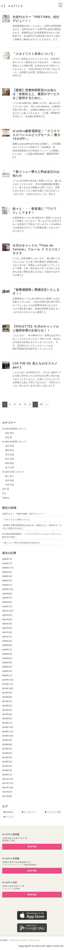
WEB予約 (32, 846)
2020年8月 (7, 645)
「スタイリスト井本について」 (35, 54)
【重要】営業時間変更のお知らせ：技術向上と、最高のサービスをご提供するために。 (36, 94)
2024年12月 (8, 589)
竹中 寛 (5, 489)
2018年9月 (7, 740)
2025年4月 (7, 576)
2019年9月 (7, 693)
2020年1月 (7, 675)
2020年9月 (7, 641)
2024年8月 (7, 593)
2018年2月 (7, 770)
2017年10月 (8, 787)
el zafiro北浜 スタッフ (13, 472)
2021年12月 (8, 611)
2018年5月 (7, 757)
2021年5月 (7, 619)
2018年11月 (8, 731)
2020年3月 (7, 667)
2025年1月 (7, 585)
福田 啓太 (9, 433)
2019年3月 (7, 718)
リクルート (36, 940)
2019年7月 (7, 701)
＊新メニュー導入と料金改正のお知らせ (21, 543)
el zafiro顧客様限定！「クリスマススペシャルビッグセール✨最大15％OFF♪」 (36, 135)
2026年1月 (7, 563)
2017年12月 (8, 779)
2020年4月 (7, 662)
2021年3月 (7, 628)
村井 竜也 (9, 480)
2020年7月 (7, 649)
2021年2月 (7, 632)
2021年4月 (7, 624)
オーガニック (30, 812)
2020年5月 (7, 658)
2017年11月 (8, 783)
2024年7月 (7, 598)
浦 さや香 (9, 467)
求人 (4, 493)
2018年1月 (7, 775)
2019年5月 (7, 710)
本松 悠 (8, 437)
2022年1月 (7, 606)
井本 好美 (9, 454)
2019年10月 (8, 688)
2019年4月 (7, 714)
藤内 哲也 (9, 450)
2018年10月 (8, 736)
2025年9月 (7, 572)
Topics (5, 498)
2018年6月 (7, 753)
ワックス (9, 817)
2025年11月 (8, 568)
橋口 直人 (9, 476)
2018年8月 (7, 744)
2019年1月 (7, 723)
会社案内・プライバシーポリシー (14, 940)
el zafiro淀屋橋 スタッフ (14, 441)
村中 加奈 (9, 459)
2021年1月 (7, 637)
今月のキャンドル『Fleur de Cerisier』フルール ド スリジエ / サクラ (36, 249)
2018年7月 (7, 749)
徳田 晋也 (9, 463)
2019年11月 (8, 684)
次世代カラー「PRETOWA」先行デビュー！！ (24, 514)
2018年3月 (7, 766)
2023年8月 (7, 602)
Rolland (9, 812)
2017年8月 (7, 796)
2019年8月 (7, 697)
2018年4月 (7, 762)
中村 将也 (9, 485)
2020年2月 (7, 671)
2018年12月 (8, 727)
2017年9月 (7, 792)
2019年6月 (7, 706)
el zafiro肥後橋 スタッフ (14, 429)
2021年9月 (7, 615)
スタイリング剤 (53, 812)
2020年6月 (7, 654)
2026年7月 (7, 559)
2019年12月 (8, 680)
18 (41, 404)
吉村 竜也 (9, 446)
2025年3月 (7, 580)
